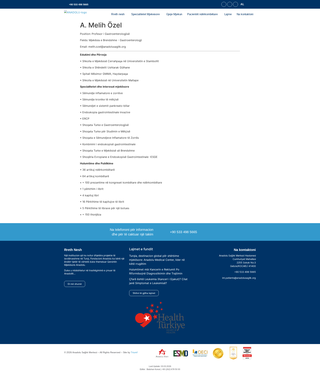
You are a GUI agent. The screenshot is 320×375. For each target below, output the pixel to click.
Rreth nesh (117, 14)
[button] (243, 4)
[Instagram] (229, 4)
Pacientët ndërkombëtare (202, 14)
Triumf (134, 352)
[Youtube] (235, 4)
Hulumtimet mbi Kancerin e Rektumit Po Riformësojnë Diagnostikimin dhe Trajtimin (155, 271)
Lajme (228, 14)
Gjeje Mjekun (174, 14)
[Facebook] (223, 4)
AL (242, 4)
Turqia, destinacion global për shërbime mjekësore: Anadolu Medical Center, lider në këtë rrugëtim (157, 259)
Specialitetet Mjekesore (145, 14)
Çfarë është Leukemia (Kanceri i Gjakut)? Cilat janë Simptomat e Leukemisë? (158, 281)
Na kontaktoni (245, 14)
